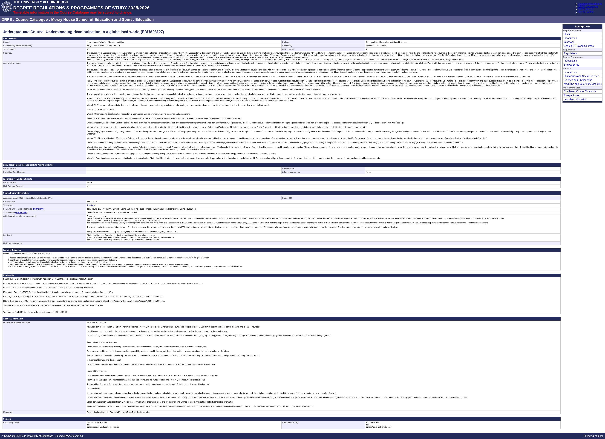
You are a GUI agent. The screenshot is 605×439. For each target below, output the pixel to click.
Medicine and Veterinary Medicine (583, 84)
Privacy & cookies (593, 436)
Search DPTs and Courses (579, 46)
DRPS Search (585, 9)
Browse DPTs (571, 64)
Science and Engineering (578, 80)
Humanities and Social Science (581, 76)
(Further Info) (38, 209)
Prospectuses (571, 95)
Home (567, 34)
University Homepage (590, 3)
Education (144, 19)
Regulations (570, 53)
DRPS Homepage (588, 6)
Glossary (569, 42)
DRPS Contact (586, 12)
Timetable (91, 205)
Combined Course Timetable (580, 91)
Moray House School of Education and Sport (91, 19)
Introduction (570, 38)
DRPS (7, 19)
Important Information (575, 99)
